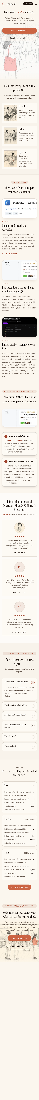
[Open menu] (36, 4)
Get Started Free (18, 31)
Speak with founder (19, 946)
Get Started (28, 4)
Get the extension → (11, 254)
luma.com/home (15, 440)
